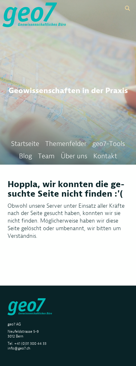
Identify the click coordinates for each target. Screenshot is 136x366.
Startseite (25, 143)
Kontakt (105, 156)
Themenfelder (65, 143)
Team (46, 156)
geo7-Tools (108, 143)
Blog (25, 156)
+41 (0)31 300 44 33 (30, 343)
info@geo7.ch (19, 348)
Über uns (74, 156)
